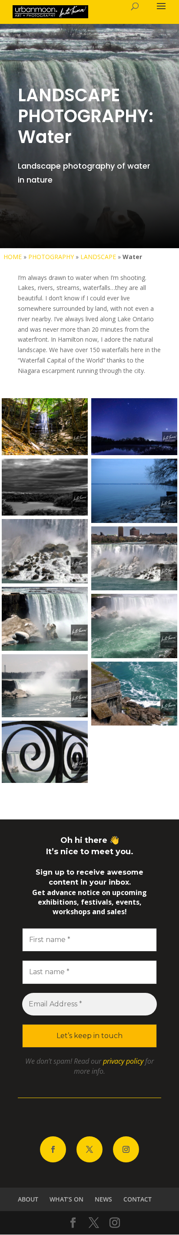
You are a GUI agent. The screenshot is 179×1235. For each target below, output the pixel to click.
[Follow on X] (89, 1149)
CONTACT (137, 1199)
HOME (12, 257)
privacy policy (123, 1061)
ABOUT (28, 1199)
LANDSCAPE (98, 257)
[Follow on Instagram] (126, 1149)
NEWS (103, 1199)
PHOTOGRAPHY (51, 257)
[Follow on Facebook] (53, 1149)
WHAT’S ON (66, 1199)
